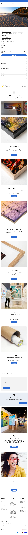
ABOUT (2, 501)
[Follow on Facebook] (1, 529)
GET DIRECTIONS (14, 446)
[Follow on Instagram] (3, 529)
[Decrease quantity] (2, 49)
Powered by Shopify (8, 532)
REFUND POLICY (3, 508)
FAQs (2, 502)
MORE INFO (14, 154)
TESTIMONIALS (3, 505)
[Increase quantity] (7, 49)
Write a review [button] (24, 86)
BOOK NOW (14, 490)
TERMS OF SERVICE (4, 509)
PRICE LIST (2, 504)
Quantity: (2, 47)
